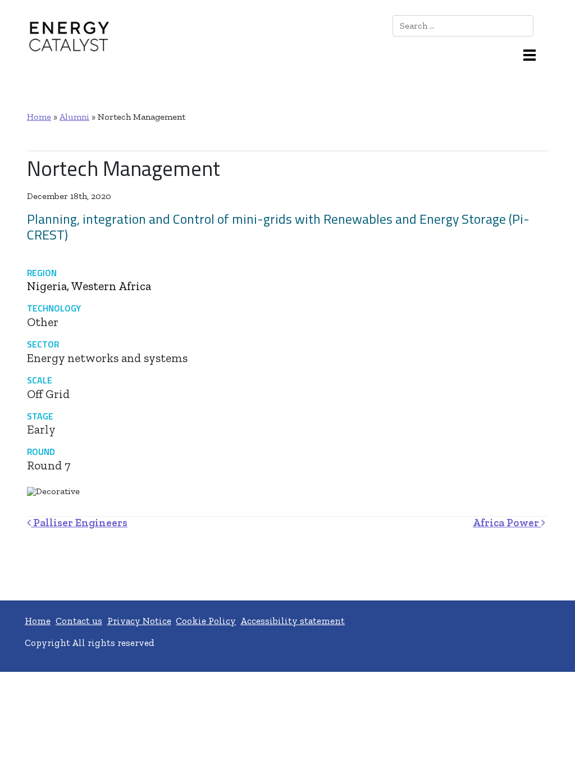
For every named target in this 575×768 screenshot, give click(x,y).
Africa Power (507, 522)
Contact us (79, 620)
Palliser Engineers (79, 522)
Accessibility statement (292, 620)
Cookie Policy (206, 620)
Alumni (74, 116)
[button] (533, 54)
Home (39, 116)
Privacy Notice (139, 620)
